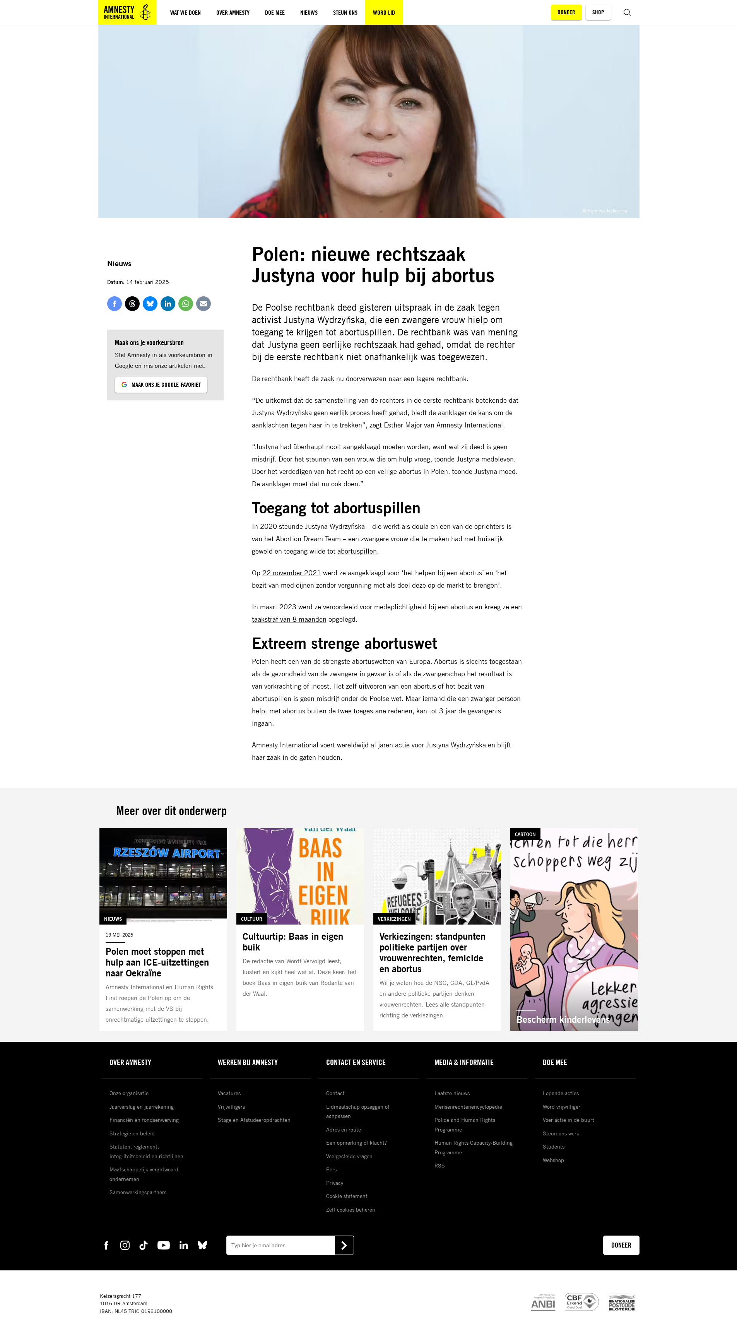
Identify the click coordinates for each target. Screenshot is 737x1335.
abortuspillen (357, 551)
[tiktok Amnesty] (143, 1244)
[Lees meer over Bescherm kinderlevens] (574, 929)
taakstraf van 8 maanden (289, 619)
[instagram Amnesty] (125, 1244)
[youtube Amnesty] (163, 1244)
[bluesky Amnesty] (202, 1244)
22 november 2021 (291, 572)
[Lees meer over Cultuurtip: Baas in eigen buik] (300, 929)
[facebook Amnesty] (106, 1244)
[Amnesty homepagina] (127, 12)
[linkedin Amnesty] (183, 1244)
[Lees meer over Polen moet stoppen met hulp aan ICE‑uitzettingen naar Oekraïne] (163, 929)
